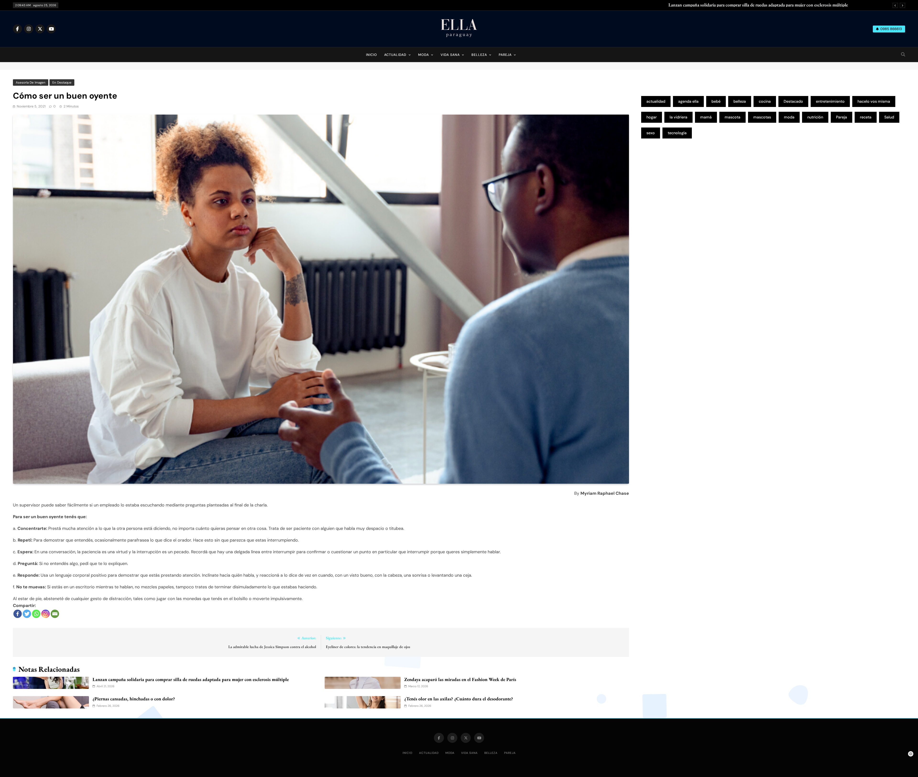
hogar (651, 117)
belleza (739, 101)
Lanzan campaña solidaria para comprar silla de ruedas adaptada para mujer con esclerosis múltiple (758, 5)
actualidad (655, 101)
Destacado (793, 101)
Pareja (505, 55)
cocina (765, 101)
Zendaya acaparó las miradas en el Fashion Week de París (460, 679)
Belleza (479, 55)
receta (865, 117)
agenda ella (688, 101)
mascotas (762, 117)
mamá (706, 117)
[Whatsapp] (36, 614)
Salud (889, 117)
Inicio (371, 55)
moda (789, 117)
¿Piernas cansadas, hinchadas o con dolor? (134, 699)
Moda (423, 55)
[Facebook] (17, 614)
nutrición (815, 117)
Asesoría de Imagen (30, 82)
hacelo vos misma (874, 101)
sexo (650, 132)
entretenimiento (830, 101)
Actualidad (395, 55)
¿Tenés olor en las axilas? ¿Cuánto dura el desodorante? (458, 699)
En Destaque (61, 82)
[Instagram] (45, 614)
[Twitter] (27, 614)
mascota (732, 117)
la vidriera (678, 117)
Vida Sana (450, 55)
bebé (716, 101)
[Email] (55, 614)
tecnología (677, 132)
